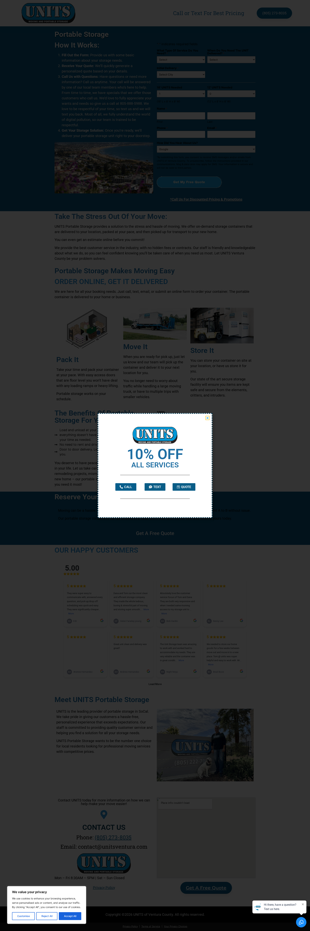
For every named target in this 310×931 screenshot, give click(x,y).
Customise (23, 916)
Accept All (70, 916)
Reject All (46, 916)
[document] (155, 465)
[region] (46, 905)
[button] (207, 418)
